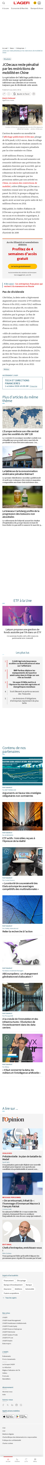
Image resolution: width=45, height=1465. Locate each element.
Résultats (7, 59)
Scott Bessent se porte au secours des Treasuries (24, 692)
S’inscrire (33, 386)
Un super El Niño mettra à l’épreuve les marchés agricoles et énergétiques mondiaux (24, 684)
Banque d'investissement (13, 1285)
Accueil (4, 48)
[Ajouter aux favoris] (9, 94)
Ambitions (18, 1289)
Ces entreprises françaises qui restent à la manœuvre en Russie (23, 285)
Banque (29, 1285)
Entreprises (20, 48)
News (12, 48)
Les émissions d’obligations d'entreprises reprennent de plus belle (24, 700)
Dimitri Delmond (8, 98)
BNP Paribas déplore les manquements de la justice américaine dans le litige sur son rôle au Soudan (24, 674)
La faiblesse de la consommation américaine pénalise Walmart (20, 472)
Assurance (7, 1289)
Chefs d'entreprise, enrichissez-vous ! (22, 1249)
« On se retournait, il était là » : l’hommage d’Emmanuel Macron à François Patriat (21, 1203)
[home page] (21, 3)
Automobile (29, 1289)
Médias (6, 369)
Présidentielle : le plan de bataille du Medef (22, 1158)
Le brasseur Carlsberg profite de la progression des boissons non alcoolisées (20, 513)
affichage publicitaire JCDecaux (19, 137)
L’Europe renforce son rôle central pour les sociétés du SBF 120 (20, 433)
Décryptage (21, 1280)
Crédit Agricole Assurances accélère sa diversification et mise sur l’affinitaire (24, 663)
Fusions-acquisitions (11, 1293)
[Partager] (4, 94)
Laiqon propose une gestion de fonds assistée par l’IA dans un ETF (22, 631)
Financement (9, 1280)
